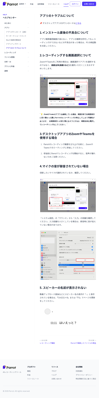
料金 (31, 4)
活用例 (21, 4)
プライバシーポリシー (84, 375)
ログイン (75, 4)
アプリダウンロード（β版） (16, 32)
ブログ (54, 371)
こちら (78, 23)
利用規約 (79, 371)
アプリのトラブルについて (16, 48)
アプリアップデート (13, 44)
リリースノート (54, 4)
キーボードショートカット (16, 36)
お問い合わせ (89, 4)
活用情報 (40, 4)
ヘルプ (66, 4)
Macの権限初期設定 (13, 40)
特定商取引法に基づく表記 (86, 378)
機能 (29, 371)
